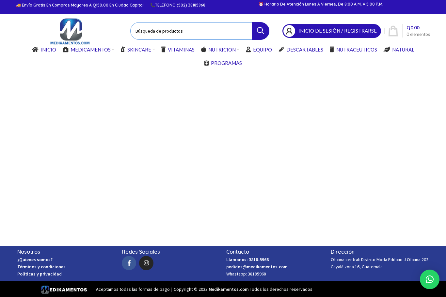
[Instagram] (146, 263)
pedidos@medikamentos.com (257, 267)
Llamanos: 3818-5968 (247, 259)
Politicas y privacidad (39, 274)
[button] (429, 279)
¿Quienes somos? (35, 259)
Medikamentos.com (229, 289)
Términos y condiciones (41, 267)
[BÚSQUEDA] (260, 31)
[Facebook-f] (129, 263)
